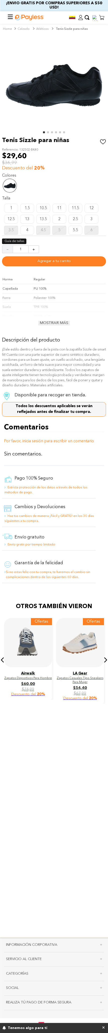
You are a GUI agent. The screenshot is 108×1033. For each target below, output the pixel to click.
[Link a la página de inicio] (7, 29)
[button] (72, 17)
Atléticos (42, 29)
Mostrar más (54, 323)
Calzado (24, 29)
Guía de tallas (14, 241)
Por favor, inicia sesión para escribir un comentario (54, 441)
